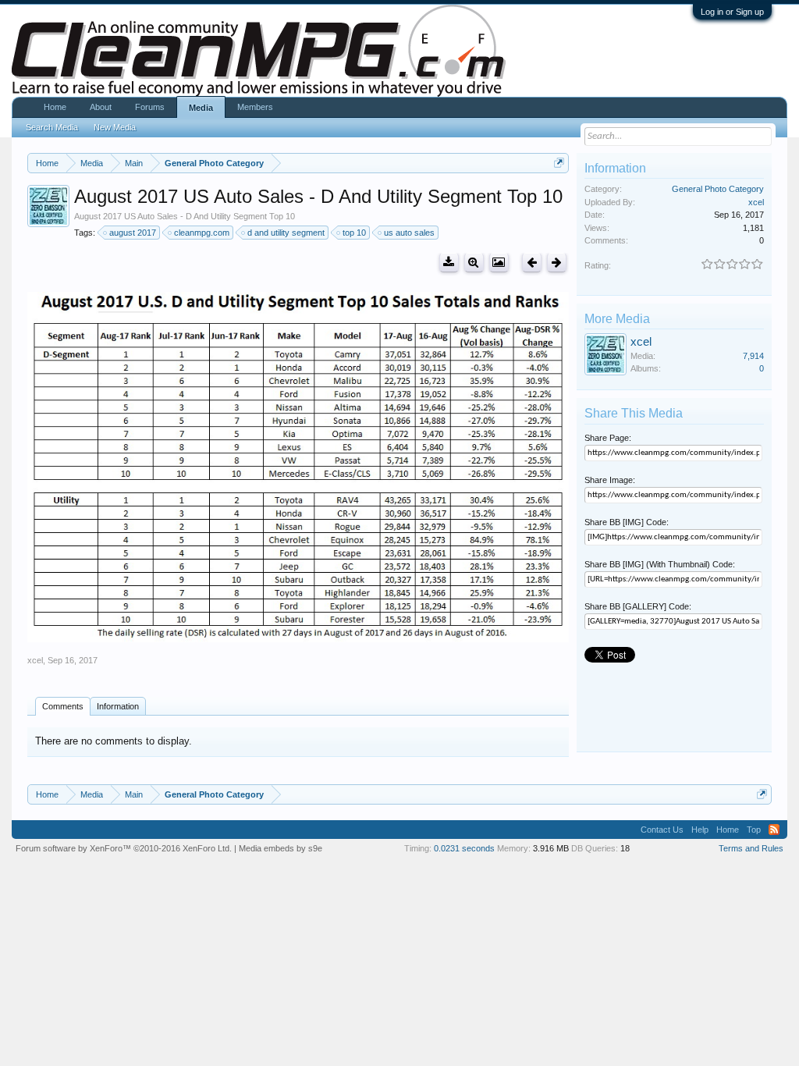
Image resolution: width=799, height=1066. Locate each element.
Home (55, 107)
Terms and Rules (751, 848)
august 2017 (132, 232)
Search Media (52, 127)
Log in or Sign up (732, 11)
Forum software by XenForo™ (124, 848)
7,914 (753, 356)
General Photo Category (718, 189)
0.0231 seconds (464, 848)
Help (699, 829)
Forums (150, 107)
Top (754, 829)
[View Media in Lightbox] (499, 262)
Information (118, 706)
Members (255, 107)
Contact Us (662, 829)
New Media (115, 127)
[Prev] (532, 262)
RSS (774, 829)
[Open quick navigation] (559, 163)
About (101, 107)
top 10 (354, 232)
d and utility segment (286, 232)
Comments (62, 706)
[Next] (556, 262)
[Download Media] (449, 262)
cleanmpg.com (201, 232)
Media (201, 107)
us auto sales (409, 232)
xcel (35, 660)
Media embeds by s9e (280, 848)
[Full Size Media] (474, 262)
